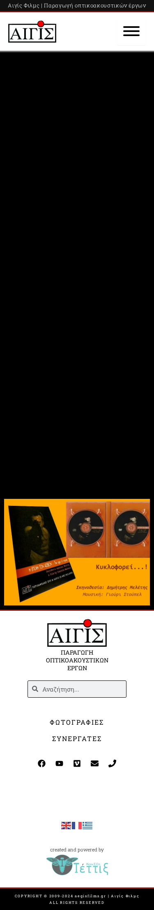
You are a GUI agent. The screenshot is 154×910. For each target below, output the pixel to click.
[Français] (77, 825)
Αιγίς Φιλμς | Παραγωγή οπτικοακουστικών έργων (77, 5)
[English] (66, 825)
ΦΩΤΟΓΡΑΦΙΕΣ (77, 722)
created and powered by (77, 849)
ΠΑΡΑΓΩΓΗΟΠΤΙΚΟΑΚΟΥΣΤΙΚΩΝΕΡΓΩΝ (77, 660)
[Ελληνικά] (88, 825)
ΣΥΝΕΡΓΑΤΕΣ (77, 738)
